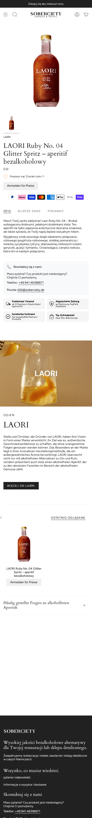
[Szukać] (14, 14)
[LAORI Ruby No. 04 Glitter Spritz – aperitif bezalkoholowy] (23, 544)
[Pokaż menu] (5, 14)
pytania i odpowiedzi (16, 777)
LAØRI (7, 137)
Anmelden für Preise (20, 186)
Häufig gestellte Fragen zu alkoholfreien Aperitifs (36, 605)
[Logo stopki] (19, 731)
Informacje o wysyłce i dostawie (24, 784)
